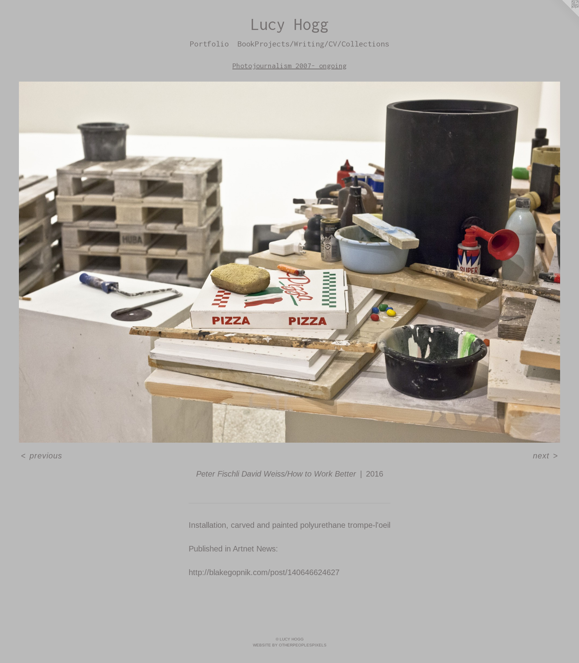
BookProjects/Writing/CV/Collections (313, 43)
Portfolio (209, 43)
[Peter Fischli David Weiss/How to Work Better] (289, 262)
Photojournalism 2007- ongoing (289, 65)
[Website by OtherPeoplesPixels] (563, 16)
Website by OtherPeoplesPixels (290, 645)
